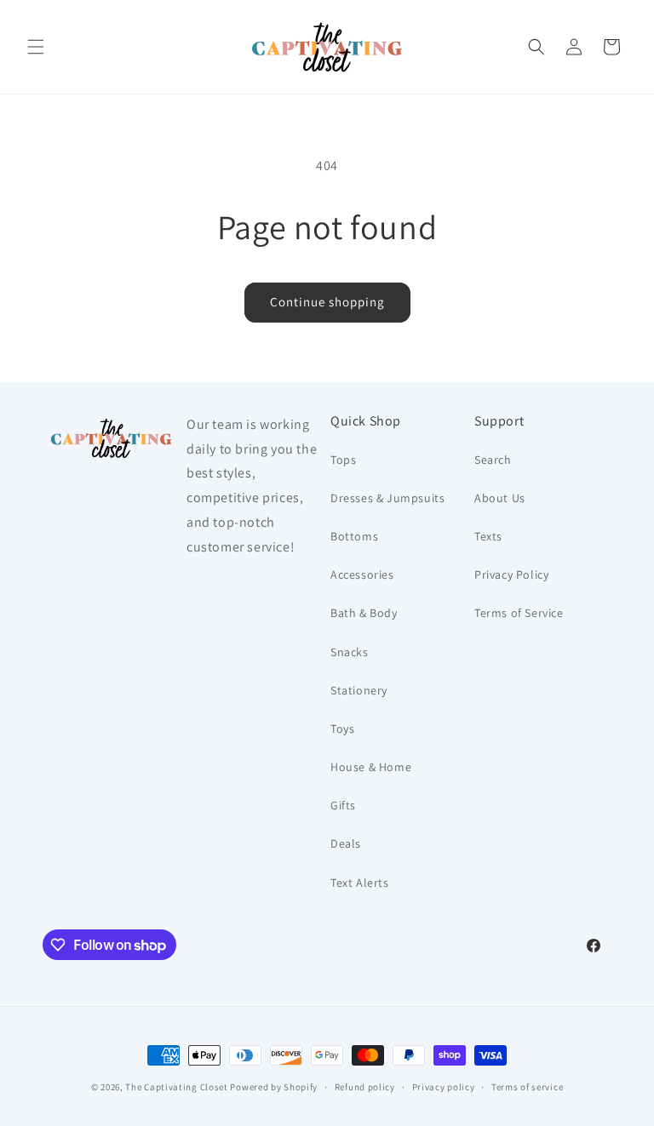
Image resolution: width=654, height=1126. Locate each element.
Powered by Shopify (274, 1087)
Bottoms (354, 536)
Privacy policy (443, 1087)
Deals (345, 843)
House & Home (370, 766)
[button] (35, 47)
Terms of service (527, 1087)
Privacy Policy (511, 574)
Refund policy (365, 1087)
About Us (499, 498)
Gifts (343, 805)
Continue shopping (327, 302)
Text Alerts (359, 882)
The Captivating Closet (176, 1087)
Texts (488, 536)
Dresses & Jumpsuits (387, 498)
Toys (342, 728)
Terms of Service (519, 612)
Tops (343, 459)
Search (493, 459)
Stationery (358, 690)
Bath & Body (364, 612)
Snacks (349, 652)
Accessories (362, 574)
